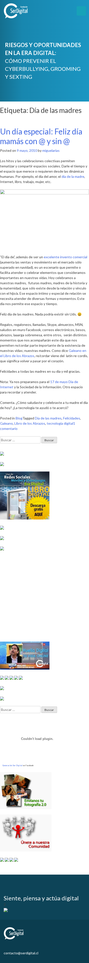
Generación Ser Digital (12, 765)
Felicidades (71, 418)
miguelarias (51, 150)
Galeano (6, 423)
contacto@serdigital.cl (21, 953)
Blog (19, 418)
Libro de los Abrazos (29, 423)
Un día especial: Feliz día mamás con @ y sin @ (41, 136)
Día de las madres (48, 418)
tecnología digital (60, 423)
